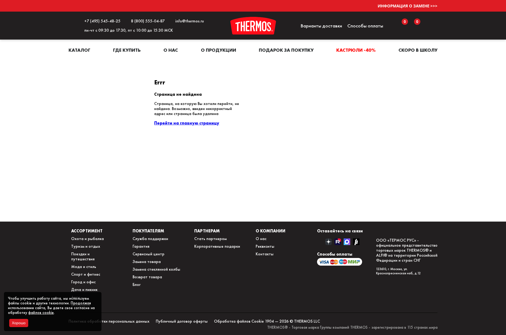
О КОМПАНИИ (270, 230)
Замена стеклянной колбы (156, 269)
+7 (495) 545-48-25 (101, 20)
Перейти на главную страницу (186, 123)
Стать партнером (210, 238)
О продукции (218, 50)
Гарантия (141, 246)
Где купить (127, 50)
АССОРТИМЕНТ (87, 230)
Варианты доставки (321, 26)
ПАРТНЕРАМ (207, 230)
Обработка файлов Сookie (239, 321)
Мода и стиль (83, 266)
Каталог (79, 50)
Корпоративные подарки (217, 246)
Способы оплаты (365, 26)
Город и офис (83, 281)
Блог (136, 284)
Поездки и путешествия (83, 256)
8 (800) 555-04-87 (147, 20)
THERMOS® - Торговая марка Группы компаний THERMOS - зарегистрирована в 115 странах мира (352, 327)
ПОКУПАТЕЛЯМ (148, 230)
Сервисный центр (148, 253)
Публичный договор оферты (182, 321)
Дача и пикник (84, 289)
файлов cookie (41, 312)
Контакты (265, 253)
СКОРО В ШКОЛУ (417, 50)
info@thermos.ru (188, 20)
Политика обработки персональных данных (109, 321)
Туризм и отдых (85, 246)
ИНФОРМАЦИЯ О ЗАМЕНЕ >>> (407, 5)
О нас (170, 50)
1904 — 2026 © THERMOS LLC (292, 321)
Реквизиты (265, 246)
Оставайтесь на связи (340, 230)
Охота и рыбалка (87, 238)
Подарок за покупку (286, 50)
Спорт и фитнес (85, 274)
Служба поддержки (150, 238)
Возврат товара (147, 276)
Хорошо (19, 323)
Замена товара (147, 261)
